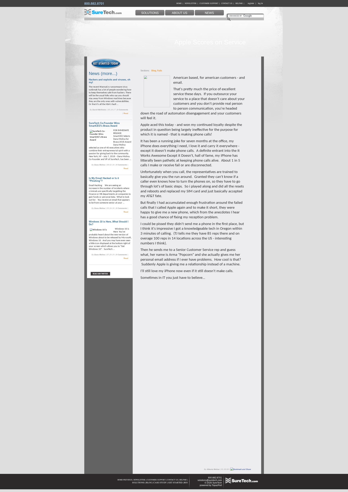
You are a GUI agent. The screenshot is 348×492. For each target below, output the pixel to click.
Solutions (150, 13)
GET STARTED (175, 482)
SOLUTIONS (138, 482)
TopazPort (217, 485)
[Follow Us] (108, 274)
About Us (179, 13)
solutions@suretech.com (210, 480)
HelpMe (239, 3)
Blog (153, 70)
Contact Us (226, 3)
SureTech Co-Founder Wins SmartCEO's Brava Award (104, 124)
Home (179, 3)
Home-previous (124, 479)
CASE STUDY (160, 482)
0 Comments (122, 110)
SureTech (217, 482)
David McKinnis (99, 110)
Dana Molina (99, 165)
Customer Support (209, 3)
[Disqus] (192, 325)
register (251, 3)
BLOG (149, 482)
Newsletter (190, 3)
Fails (159, 70)
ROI (186, 482)
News (209, 13)
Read (126, 113)
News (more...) (103, 73)
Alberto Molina (213, 469)
